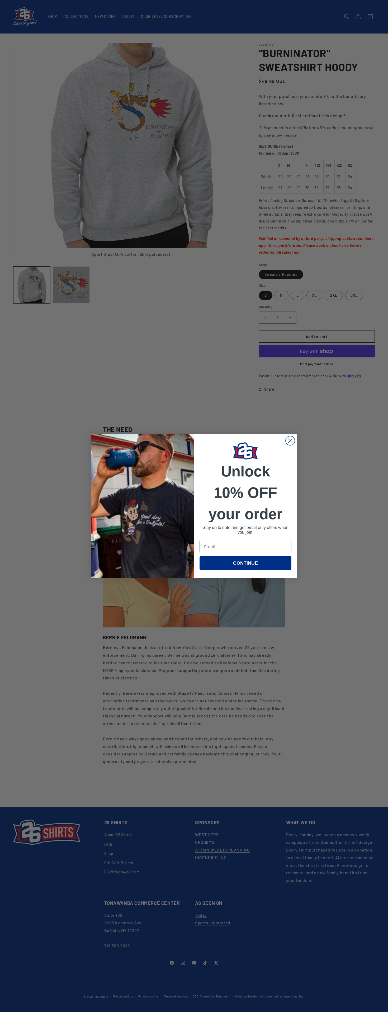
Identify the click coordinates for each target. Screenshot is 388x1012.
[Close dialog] (290, 440)
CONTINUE (245, 563)
